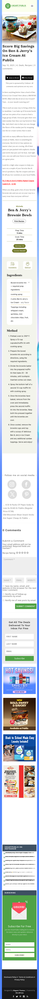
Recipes (28, 65)
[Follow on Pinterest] (26, 494)
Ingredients (12, 267)
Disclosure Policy (10, 977)
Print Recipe (28, 78)
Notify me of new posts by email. (20, 600)
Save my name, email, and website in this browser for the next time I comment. (19, 588)
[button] (29, 282)
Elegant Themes (19, 990)
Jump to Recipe (13, 78)
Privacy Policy (20, 980)
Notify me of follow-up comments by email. (14, 595)
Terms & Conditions (26, 977)
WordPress (20, 993)
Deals (21, 65)
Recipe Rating (8, 553)
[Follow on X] (12, 494)
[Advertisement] (19, 821)
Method (28, 267)
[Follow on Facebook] (26, 484)
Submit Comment (25, 606)
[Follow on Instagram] (11, 484)
